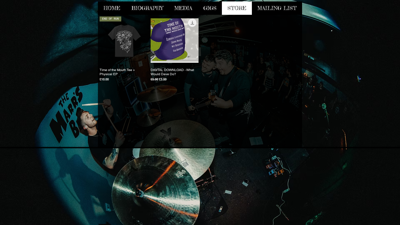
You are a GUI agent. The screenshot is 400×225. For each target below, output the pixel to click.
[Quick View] (175, 40)
